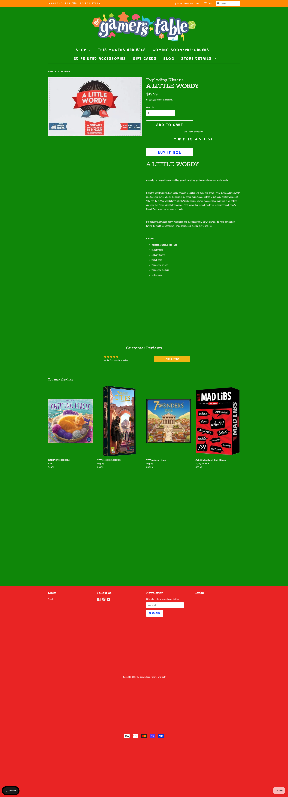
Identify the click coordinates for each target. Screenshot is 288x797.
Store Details (197, 59)
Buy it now (170, 153)
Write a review (172, 358)
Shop (82, 50)
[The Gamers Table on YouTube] (108, 599)
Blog (168, 59)
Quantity (150, 107)
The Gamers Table (143, 677)
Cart (210, 4)
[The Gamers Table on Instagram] (103, 599)
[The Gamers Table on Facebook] (99, 599)
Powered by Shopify (158, 677)
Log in (176, 4)
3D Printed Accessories (100, 59)
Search (50, 599)
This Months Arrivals (122, 50)
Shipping (150, 99)
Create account (192, 4)
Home (50, 72)
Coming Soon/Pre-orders (181, 50)
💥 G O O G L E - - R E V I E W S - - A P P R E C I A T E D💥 (74, 3)
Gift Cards (145, 59)
